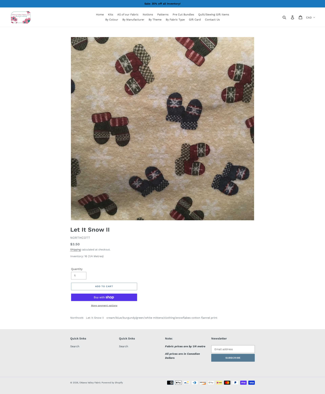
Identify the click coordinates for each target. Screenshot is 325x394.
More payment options (104, 305)
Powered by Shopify (112, 382)
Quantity (76, 269)
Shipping (75, 249)
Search (74, 346)
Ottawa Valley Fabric (90, 382)
